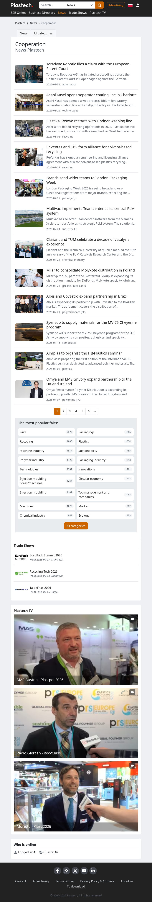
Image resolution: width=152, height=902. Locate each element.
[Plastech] (22, 5)
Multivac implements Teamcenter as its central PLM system (90, 211)
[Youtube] (84, 870)
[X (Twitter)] (75, 870)
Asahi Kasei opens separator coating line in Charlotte (91, 94)
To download (76, 886)
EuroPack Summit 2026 (46, 555)
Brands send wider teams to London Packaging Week (86, 180)
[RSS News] (66, 870)
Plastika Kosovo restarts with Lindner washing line (89, 120)
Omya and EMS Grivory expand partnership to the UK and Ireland (89, 381)
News (62, 13)
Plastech (20, 23)
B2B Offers (18, 13)
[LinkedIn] (93, 870)
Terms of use (64, 881)
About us (127, 881)
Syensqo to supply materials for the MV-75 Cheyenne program (91, 325)
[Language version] (130, 5)
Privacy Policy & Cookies (97, 881)
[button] (137, 5)
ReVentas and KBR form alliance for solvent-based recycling (89, 149)
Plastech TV (98, 13)
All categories (43, 33)
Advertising (115, 5)
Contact (20, 881)
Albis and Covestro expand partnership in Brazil (87, 296)
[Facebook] (57, 870)
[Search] (99, 5)
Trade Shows (78, 13)
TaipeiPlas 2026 (40, 588)
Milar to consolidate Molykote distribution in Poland (90, 270)
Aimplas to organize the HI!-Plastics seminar (84, 353)
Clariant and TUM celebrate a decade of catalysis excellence (87, 242)
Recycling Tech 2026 (43, 571)
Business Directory (42, 13)
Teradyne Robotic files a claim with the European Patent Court (87, 66)
